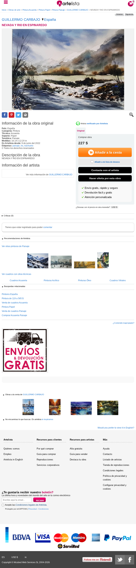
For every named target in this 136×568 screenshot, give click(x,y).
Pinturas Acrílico (51, 280)
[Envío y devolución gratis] (25, 350)
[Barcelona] (61, 262)
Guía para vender (78, 454)
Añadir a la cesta (108, 152)
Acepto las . (26, 505)
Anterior (119, 14)
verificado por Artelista (97, 123)
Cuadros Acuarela (18, 280)
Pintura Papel (44, 10)
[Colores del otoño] (54, 407)
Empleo (7, 454)
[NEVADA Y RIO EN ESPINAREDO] (68, 69)
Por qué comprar (45, 448)
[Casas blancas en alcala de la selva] (28, 407)
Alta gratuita (76, 448)
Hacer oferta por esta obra (105, 178)
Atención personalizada (98, 197)
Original (80, 131)
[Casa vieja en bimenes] (103, 260)
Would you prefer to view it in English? (116, 428)
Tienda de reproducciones (116, 465)
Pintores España (10, 294)
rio (22, 145)
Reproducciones (45, 459)
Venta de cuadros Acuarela (15, 302)
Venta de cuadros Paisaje (14, 311)
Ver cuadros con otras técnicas (16, 274)
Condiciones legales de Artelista (31, 505)
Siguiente (129, 14)
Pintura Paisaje (58, 10)
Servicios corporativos (48, 465)
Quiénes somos (12, 448)
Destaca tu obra (78, 459)
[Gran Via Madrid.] (84, 265)
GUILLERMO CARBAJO (77, 10)
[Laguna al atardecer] (81, 408)
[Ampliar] (131, 116)
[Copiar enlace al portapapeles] (25, 115)
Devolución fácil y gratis (98, 192)
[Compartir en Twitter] (18, 115)
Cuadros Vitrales (118, 280)
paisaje (16, 145)
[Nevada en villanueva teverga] (37, 261)
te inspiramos (47, 419)
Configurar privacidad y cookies (114, 487)
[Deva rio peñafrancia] (108, 408)
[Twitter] (120, 559)
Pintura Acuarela (29, 10)
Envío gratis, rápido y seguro (101, 188)
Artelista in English (13, 459)
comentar (47, 227)
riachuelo (28, 145)
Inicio (4, 10)
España (50, 19)
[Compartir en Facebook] (4, 115)
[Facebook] (129, 559)
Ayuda (106, 448)
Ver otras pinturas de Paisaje (15, 246)
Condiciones (43, 509)
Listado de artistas (112, 459)
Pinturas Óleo (84, 280)
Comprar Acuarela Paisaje (14, 315)
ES (3, 557)
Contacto (107, 454)
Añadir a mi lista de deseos (107, 162)
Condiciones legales (113, 470)
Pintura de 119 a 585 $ (13, 298)
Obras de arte (14, 10)
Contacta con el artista (105, 170)
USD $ (114, 207)
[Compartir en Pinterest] (11, 115)
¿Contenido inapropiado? (123, 323)
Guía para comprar (46, 454)
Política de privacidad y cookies (115, 478)
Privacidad (32, 509)
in (26, 557)
